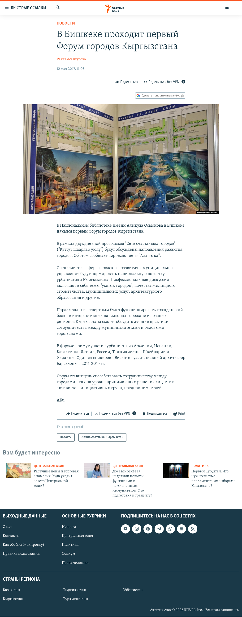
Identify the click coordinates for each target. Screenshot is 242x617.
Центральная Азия (49, 466)
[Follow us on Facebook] (147, 529)
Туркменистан (75, 599)
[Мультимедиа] (227, 8)
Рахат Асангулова (71, 59)
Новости (66, 23)
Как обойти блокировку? (23, 545)
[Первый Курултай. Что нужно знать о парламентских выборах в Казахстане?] (176, 470)
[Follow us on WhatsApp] (170, 529)
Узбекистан (133, 590)
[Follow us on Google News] (181, 529)
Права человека (75, 563)
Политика (199, 466)
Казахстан (11, 590)
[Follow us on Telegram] (159, 529)
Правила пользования (21, 554)
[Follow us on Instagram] (136, 529)
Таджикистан (74, 590)
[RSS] (192, 529)
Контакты (11, 536)
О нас (7, 527)
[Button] (126, 82)
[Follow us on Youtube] (125, 529)
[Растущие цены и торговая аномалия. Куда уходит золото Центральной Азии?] (18, 470)
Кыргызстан (13, 599)
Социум (68, 554)
